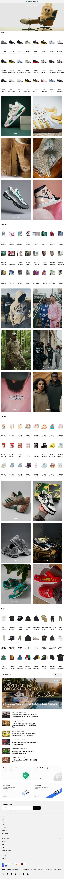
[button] (2, 5)
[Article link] (31, 686)
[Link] (15, 115)
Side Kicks (17, 869)
